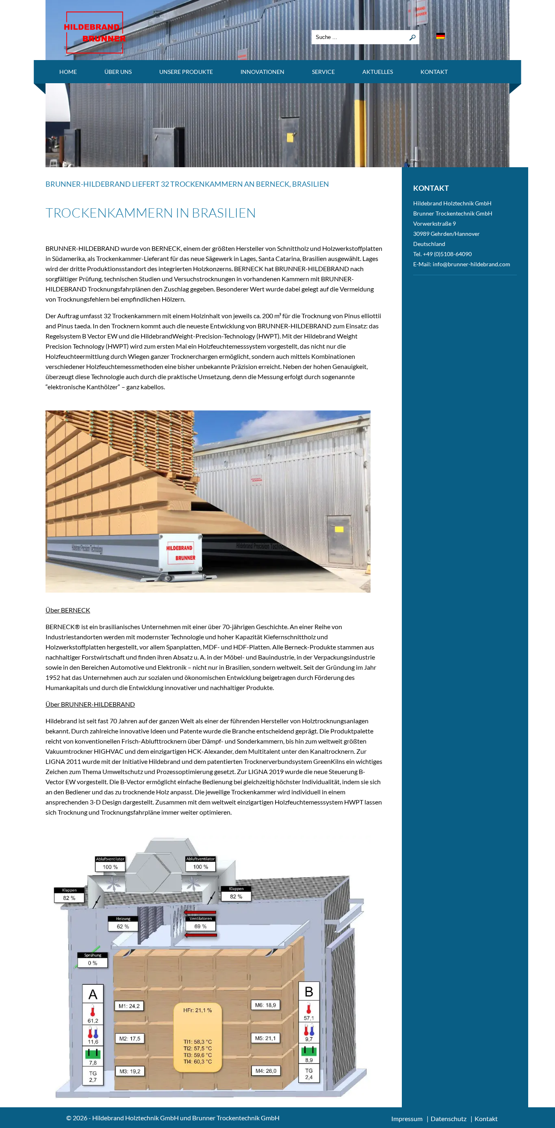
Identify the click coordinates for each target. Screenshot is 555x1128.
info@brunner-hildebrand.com (471, 264)
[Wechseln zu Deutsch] (440, 36)
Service (323, 71)
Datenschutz (448, 1118)
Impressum (407, 1118)
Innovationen (262, 71)
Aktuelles (377, 71)
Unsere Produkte (186, 71)
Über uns (118, 71)
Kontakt (434, 71)
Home (68, 71)
